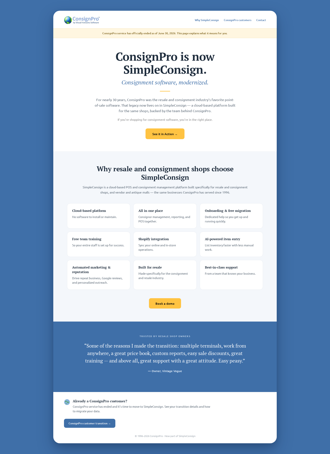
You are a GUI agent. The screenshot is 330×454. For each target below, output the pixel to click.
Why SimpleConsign (207, 20)
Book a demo (165, 303)
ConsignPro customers (237, 20)
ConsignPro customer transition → (90, 423)
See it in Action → (165, 134)
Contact (261, 20)
